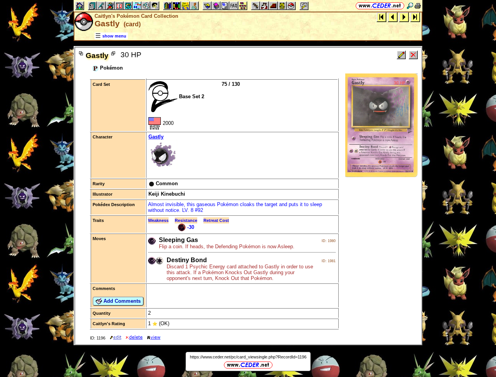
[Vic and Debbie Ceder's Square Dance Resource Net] (380, 6)
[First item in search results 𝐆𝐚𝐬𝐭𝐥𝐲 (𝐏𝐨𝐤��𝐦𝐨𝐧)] (381, 17)
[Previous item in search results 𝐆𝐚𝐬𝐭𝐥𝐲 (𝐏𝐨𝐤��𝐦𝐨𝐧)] (393, 17)
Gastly (156, 137)
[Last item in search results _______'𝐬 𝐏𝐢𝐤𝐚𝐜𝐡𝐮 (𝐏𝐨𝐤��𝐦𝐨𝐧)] (415, 17)
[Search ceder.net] (410, 6)
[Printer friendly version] (418, 6)
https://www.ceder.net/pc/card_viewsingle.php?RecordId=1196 (248, 357)
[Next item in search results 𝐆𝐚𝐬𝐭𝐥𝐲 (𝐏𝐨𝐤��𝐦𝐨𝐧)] (404, 17)
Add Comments (121, 301)
